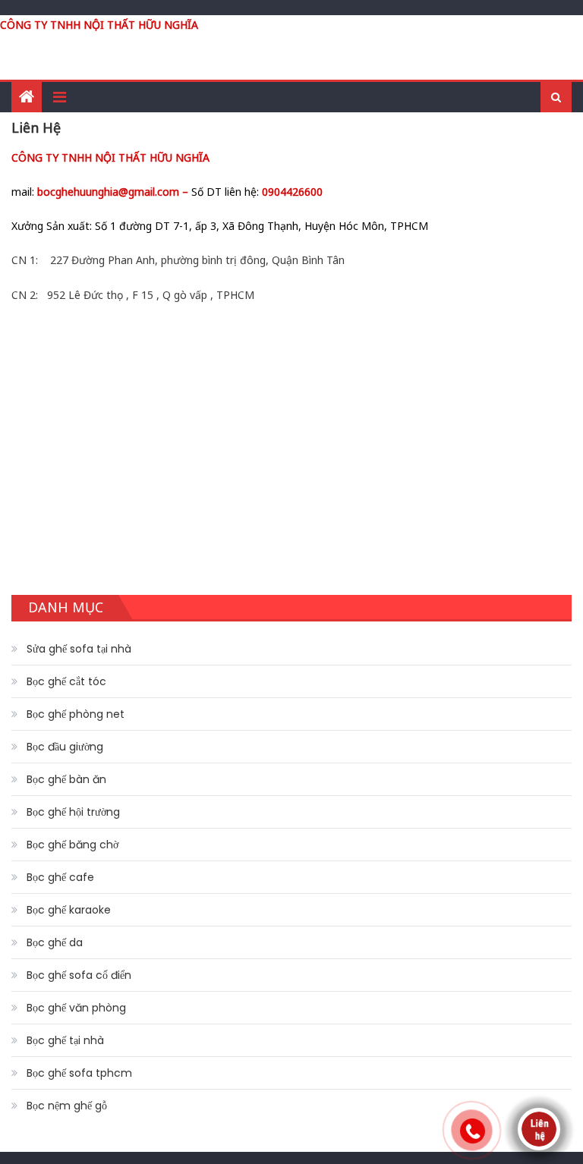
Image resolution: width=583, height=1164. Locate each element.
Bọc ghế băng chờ (72, 844)
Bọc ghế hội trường (73, 812)
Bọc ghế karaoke (69, 909)
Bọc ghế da (55, 942)
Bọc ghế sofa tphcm (79, 1073)
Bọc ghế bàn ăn (66, 779)
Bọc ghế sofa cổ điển (79, 975)
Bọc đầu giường (65, 746)
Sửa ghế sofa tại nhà (79, 648)
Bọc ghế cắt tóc (66, 681)
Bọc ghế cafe (60, 877)
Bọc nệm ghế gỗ (67, 1105)
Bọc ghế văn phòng (76, 1007)
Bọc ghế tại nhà (65, 1040)
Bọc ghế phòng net (75, 714)
